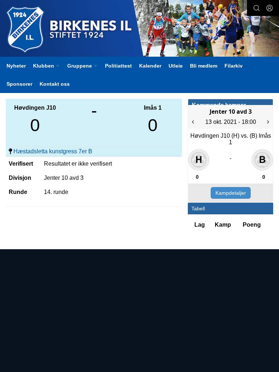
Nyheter (16, 66)
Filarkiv (234, 66)
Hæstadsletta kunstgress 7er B (52, 151)
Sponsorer (19, 84)
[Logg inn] (269, 8)
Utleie (176, 66)
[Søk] (256, 8)
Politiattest (118, 66)
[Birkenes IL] (139, 29)
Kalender (150, 66)
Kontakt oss (55, 84)
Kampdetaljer (230, 193)
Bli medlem (203, 66)
